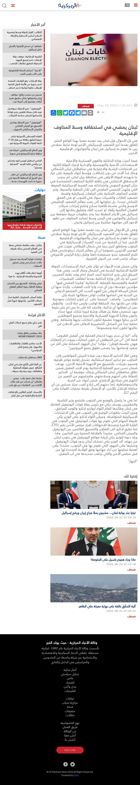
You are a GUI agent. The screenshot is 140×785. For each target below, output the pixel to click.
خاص (70, 678)
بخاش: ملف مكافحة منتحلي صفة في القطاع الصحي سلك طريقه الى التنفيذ (25, 248)
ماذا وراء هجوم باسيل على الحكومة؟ (113, 559)
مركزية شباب (70, 702)
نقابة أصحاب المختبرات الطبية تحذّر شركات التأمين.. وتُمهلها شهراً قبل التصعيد (25, 300)
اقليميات (70, 691)
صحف (132, 522)
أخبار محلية (70, 670)
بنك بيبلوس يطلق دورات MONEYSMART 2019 (29, 334)
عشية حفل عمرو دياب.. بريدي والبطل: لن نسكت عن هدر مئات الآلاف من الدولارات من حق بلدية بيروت (25, 381)
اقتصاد (70, 682)
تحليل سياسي (70, 674)
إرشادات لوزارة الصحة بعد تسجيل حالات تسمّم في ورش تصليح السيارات (26, 262)
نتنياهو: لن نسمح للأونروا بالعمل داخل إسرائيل (25, 47)
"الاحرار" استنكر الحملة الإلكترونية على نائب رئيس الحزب (25, 72)
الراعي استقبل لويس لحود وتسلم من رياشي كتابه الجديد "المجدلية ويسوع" (25, 164)
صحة (41, 237)
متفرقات (70, 711)
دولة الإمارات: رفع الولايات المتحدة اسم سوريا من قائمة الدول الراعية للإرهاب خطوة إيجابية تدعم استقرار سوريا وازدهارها (25, 84)
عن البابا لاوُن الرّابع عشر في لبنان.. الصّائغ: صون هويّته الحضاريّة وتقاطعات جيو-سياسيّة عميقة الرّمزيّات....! (25, 368)
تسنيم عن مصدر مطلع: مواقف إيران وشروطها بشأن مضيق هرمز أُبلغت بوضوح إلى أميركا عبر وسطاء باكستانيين (25, 98)
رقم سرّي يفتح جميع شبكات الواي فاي (25, 324)
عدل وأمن (70, 686)
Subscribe (70, 750)
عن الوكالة (70, 731)
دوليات (40, 189)
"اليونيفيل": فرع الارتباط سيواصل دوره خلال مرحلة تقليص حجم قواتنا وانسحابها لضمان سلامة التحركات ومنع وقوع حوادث (25, 112)
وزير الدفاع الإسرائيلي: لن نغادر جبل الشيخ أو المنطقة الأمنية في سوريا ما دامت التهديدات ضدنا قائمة (25, 178)
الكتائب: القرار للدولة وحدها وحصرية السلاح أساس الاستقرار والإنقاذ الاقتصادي (24, 35)
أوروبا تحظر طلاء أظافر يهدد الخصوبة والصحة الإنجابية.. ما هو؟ (25, 274)
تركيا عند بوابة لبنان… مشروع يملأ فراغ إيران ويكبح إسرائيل (99, 513)
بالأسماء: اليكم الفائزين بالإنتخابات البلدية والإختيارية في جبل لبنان (25, 393)
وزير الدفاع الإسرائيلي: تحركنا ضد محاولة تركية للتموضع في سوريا (25, 151)
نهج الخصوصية (70, 723)
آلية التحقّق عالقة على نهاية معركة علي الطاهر (107, 606)
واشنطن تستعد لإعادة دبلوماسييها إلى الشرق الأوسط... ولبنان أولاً (25, 226)
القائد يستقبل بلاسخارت (30, 357)
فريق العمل (70, 727)
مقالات (70, 715)
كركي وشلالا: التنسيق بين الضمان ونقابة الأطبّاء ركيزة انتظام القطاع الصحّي (24, 287)
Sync (76, 775)
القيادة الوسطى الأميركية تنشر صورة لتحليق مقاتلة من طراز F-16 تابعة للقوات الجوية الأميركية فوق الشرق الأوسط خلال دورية (25, 140)
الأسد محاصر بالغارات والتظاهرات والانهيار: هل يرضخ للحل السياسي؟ (25, 347)
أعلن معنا (70, 735)
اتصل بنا (70, 739)
